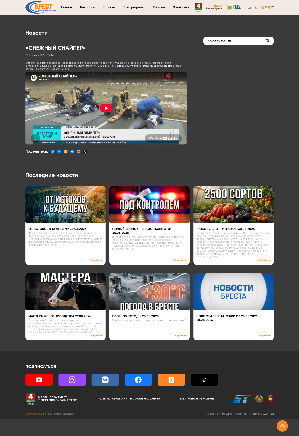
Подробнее (96, 260)
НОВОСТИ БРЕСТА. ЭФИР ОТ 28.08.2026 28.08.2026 (227, 318)
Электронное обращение (196, 399)
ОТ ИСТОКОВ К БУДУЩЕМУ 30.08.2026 (57, 229)
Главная (66, 7)
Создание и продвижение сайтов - (240, 414)
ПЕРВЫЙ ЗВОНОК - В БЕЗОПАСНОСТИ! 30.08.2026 (141, 231)
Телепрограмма (134, 7)
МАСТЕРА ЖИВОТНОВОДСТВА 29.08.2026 (59, 316)
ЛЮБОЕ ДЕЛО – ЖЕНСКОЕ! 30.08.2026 (225, 229)
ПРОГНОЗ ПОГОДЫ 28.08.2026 (135, 316)
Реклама (159, 7)
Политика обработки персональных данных (129, 399)
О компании (181, 7)
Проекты (109, 7)
